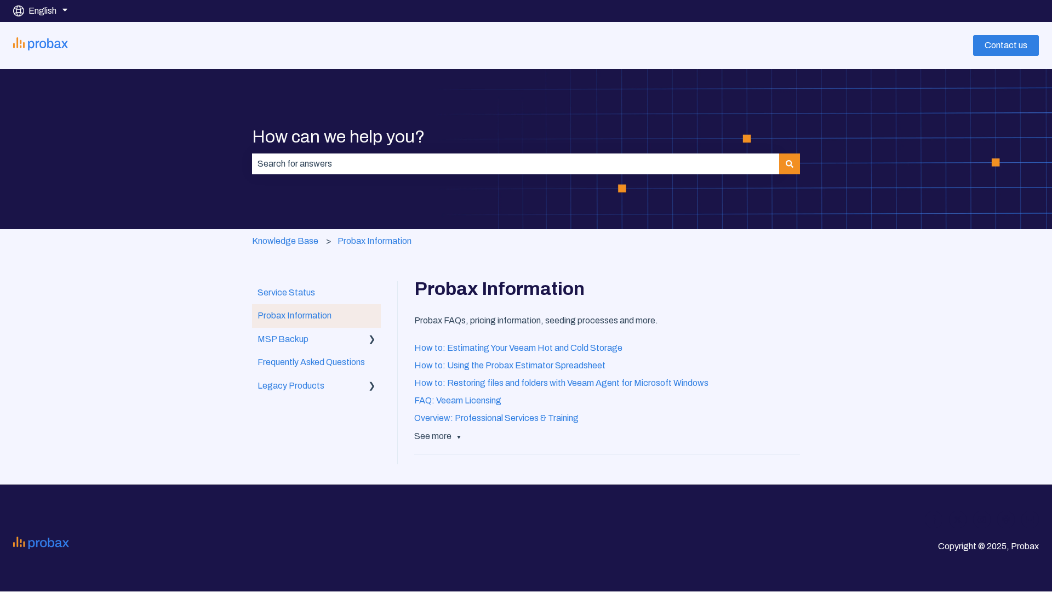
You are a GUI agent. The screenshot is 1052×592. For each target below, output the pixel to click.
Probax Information (374, 241)
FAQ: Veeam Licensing (457, 400)
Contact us (1006, 45)
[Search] (789, 163)
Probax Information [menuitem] (294, 315)
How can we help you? (338, 136)
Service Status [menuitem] (286, 292)
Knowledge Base (285, 241)
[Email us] (1030, 519)
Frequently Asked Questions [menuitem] (311, 362)
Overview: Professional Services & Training (496, 418)
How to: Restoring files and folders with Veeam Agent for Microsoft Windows (561, 383)
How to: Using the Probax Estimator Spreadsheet (509, 365)
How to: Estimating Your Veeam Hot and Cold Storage (518, 347)
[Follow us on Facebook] (933, 519)
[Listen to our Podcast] (1006, 519)
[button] (372, 340)
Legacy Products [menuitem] (291, 385)
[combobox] (515, 163)
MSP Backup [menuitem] (283, 339)
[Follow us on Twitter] (958, 519)
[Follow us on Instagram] (982, 519)
